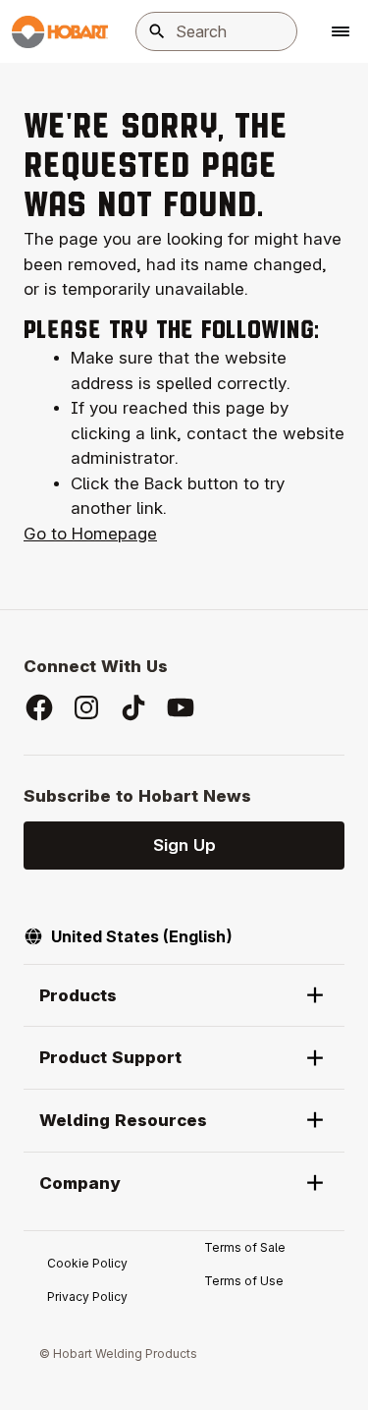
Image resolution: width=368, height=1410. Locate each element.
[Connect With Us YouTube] (180, 707)
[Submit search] (157, 31)
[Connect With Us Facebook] (39, 707)
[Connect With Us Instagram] (86, 707)
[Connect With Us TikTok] (133, 707)
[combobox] (216, 31)
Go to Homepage (90, 533)
